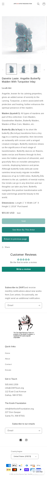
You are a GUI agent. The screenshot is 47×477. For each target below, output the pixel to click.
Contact (8, 364)
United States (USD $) (22, 456)
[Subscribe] (39, 305)
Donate (8, 370)
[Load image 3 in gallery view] (35, 69)
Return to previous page (15, 239)
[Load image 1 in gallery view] (11, 69)
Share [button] (7, 247)
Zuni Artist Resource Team (20, 474)
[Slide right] (44, 70)
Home (7, 353)
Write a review (23, 269)
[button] (3, 4)
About (7, 359)
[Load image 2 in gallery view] (23, 69)
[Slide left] (3, 70)
